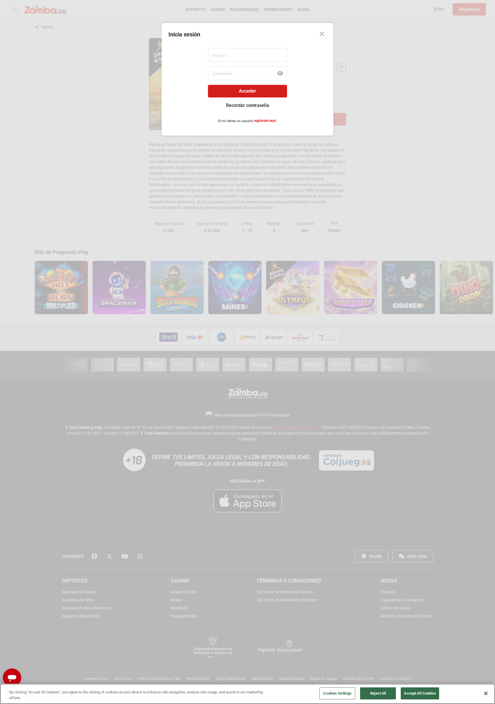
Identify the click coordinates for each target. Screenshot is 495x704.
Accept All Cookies (420, 693)
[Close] (322, 34)
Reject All (378, 693)
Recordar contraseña (247, 105)
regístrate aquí (265, 121)
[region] (247, 694)
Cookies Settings (337, 693)
